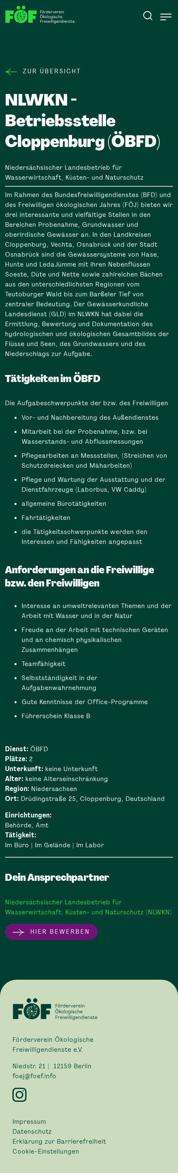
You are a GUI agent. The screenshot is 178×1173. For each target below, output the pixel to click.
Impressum (29, 1121)
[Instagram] (89, 1095)
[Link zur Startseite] (42, 14)
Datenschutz (32, 1131)
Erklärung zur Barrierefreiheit (59, 1141)
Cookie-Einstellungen (45, 1151)
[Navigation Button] (166, 17)
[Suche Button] (148, 15)
